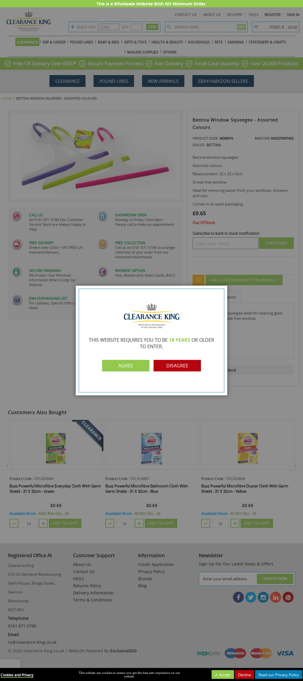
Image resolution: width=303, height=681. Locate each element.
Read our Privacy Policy (278, 674)
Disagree (177, 365)
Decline (244, 674)
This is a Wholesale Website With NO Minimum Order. (151, 4)
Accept (224, 674)
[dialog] (151, 340)
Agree (125, 365)
